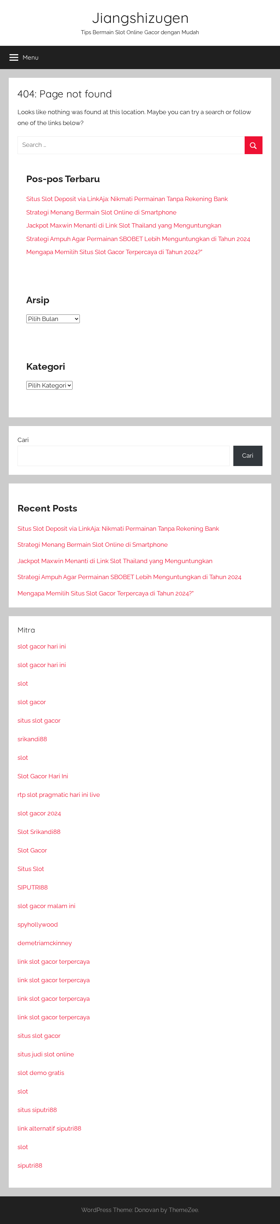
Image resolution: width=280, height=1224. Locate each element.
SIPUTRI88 (33, 887)
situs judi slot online (46, 1054)
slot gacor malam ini (46, 906)
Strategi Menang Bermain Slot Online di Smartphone (101, 212)
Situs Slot (31, 868)
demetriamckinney (45, 943)
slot (23, 683)
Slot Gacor (32, 850)
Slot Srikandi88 (39, 831)
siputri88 (30, 1165)
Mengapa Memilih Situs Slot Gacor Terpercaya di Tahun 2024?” (114, 252)
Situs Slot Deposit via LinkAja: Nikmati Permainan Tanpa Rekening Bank (127, 198)
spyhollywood (38, 924)
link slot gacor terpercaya (54, 961)
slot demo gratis (41, 1072)
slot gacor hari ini (42, 646)
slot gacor (32, 702)
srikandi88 (32, 739)
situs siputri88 (37, 1109)
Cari (23, 440)
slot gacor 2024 (39, 813)
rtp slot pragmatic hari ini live (59, 794)
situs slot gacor (39, 720)
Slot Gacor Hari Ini (43, 776)
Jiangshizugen (140, 17)
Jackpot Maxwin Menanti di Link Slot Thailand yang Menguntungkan (123, 225)
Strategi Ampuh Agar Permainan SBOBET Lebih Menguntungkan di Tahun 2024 (138, 238)
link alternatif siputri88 (49, 1128)
